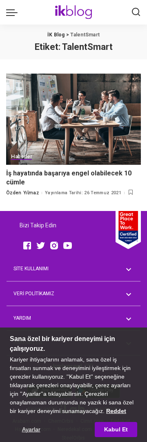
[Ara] (136, 12)
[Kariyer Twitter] (41, 245)
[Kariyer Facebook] (27, 245)
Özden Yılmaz (22, 192)
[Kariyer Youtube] (67, 245)
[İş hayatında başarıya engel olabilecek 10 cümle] (73, 119)
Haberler (21, 156)
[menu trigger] (14, 12)
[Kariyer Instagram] (54, 245)
